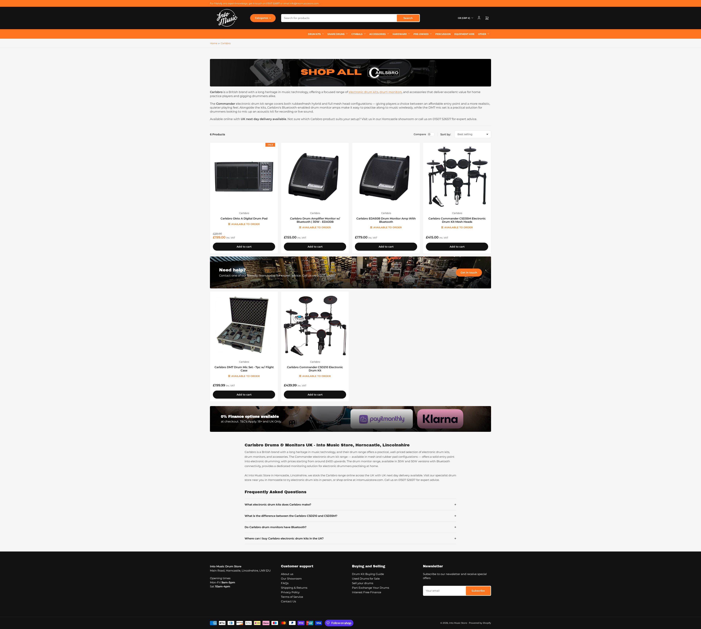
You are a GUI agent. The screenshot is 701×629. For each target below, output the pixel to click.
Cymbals (357, 34)
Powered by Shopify (480, 623)
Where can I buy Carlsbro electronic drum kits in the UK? (350, 538)
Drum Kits (314, 34)
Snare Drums (336, 34)
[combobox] (350, 18)
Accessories (377, 34)
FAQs (284, 583)
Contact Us (288, 601)
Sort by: (445, 134)
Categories (261, 17)
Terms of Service (292, 597)
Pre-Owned (421, 34)
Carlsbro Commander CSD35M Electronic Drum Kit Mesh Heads (457, 220)
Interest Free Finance (366, 592)
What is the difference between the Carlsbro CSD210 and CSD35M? (350, 516)
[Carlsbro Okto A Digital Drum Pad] (244, 177)
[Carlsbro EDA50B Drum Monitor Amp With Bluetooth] (386, 177)
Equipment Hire (464, 34)
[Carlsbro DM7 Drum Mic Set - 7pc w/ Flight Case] (244, 325)
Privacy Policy (290, 592)
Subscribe (478, 590)
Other (482, 34)
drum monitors (391, 92)
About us (287, 574)
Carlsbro (226, 43)
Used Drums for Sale (366, 578)
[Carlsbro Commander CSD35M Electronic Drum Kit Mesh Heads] (457, 177)
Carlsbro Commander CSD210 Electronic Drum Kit (315, 368)
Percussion (443, 34)
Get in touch (469, 272)
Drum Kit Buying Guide (368, 574)
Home (213, 43)
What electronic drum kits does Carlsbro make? (350, 504)
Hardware (399, 34)
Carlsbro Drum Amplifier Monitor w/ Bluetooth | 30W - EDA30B (315, 220)
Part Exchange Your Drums (370, 587)
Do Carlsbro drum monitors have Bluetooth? (350, 527)
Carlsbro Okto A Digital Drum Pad (244, 218)
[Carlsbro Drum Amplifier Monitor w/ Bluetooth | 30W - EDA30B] (315, 177)
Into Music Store (458, 623)
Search (408, 18)
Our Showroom (291, 578)
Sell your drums (362, 583)
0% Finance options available (250, 416)
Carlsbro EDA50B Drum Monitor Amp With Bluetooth (386, 220)
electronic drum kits (363, 92)
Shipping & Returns (294, 587)
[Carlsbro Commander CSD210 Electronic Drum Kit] (315, 325)
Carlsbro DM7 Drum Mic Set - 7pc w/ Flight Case (244, 368)
